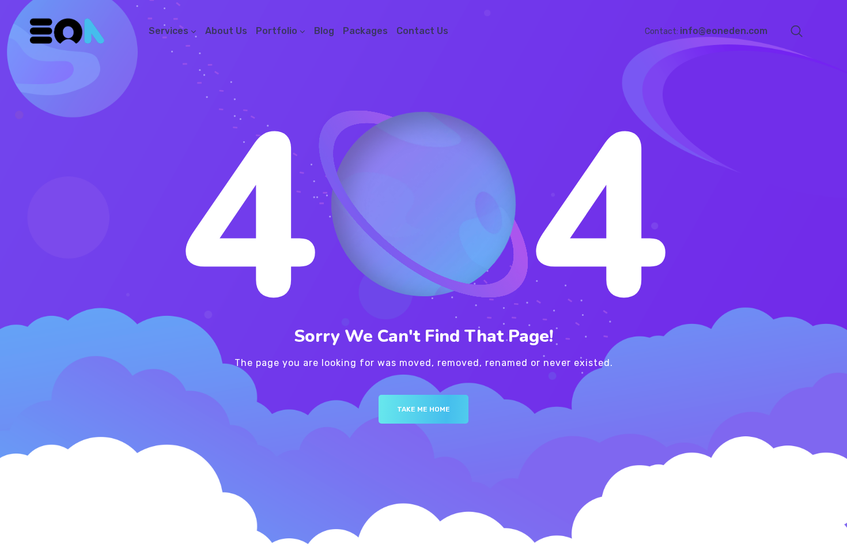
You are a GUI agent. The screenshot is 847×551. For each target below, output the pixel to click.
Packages (365, 30)
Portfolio (276, 30)
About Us (226, 30)
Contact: (706, 31)
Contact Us (422, 30)
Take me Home (423, 409)
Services (168, 30)
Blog (324, 30)
